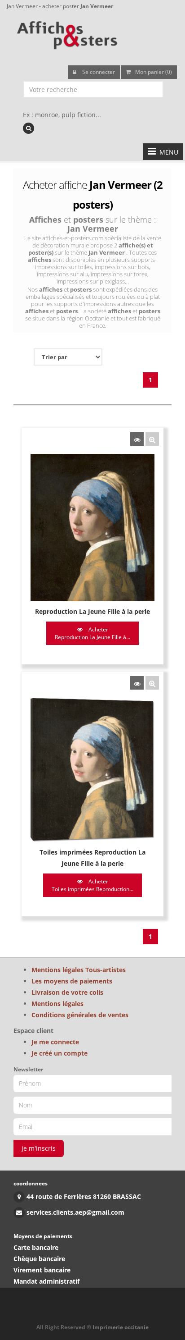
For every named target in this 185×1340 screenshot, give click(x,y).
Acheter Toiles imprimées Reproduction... (92, 885)
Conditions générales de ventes (79, 1015)
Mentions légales (57, 1003)
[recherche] (28, 128)
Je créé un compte (59, 1053)
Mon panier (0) (153, 72)
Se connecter (98, 72)
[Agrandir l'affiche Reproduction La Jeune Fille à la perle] (152, 439)
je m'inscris (39, 1148)
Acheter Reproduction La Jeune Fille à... (92, 633)
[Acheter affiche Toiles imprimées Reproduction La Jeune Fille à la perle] (137, 683)
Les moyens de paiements (71, 981)
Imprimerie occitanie (120, 1327)
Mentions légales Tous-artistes (78, 969)
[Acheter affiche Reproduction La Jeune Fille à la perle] (137, 439)
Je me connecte (55, 1042)
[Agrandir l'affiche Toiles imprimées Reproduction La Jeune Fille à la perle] (152, 683)
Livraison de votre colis (67, 992)
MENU (167, 152)
